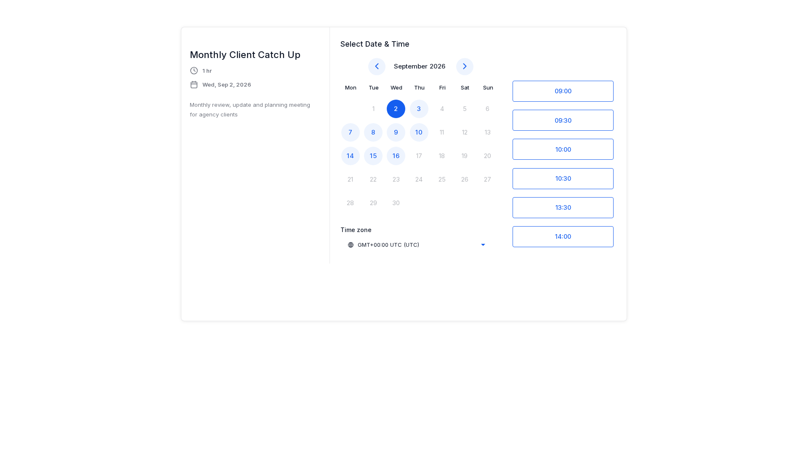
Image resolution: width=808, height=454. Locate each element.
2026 (437, 66)
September (411, 66)
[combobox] (416, 244)
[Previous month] (376, 66)
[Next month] (464, 66)
